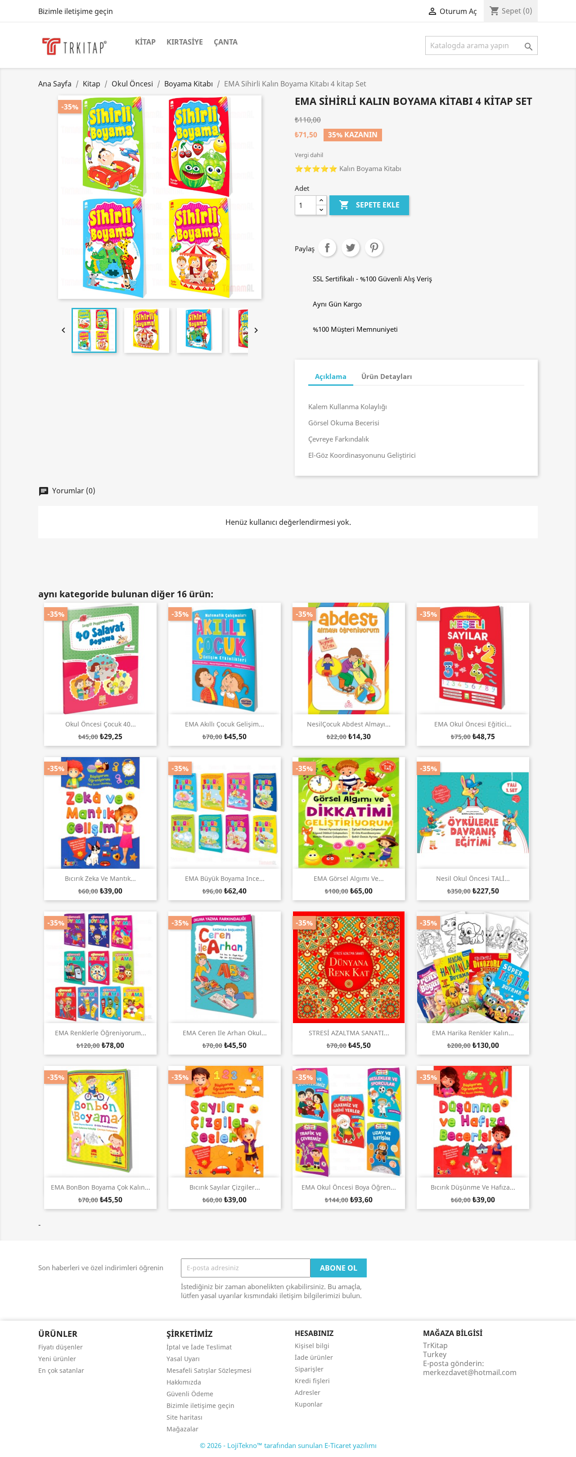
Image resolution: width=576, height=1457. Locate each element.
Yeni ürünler (57, 1358)
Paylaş (327, 248)
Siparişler (309, 1369)
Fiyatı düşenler (60, 1347)
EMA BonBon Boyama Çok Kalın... (100, 1187)
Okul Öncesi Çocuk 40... (100, 724)
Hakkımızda (183, 1382)
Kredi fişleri (312, 1380)
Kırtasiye (184, 42)
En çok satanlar (61, 1370)
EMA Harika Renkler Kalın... (473, 1032)
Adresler (307, 1392)
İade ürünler (314, 1357)
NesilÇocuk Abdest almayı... (349, 724)
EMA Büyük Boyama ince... (225, 878)
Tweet (351, 248)
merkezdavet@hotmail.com (470, 1372)
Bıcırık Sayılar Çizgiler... (224, 1187)
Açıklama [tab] (330, 376)
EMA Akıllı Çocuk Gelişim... (224, 724)
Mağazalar (182, 1429)
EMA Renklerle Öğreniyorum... (100, 1032)
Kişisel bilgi (312, 1345)
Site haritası (184, 1417)
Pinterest (374, 248)
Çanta (226, 42)
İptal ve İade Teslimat (199, 1347)
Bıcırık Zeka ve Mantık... (100, 878)
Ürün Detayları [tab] (386, 376)
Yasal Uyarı (183, 1358)
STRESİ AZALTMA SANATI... (349, 1032)
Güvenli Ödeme (189, 1393)
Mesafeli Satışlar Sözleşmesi (209, 1370)
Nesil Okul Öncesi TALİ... (473, 878)
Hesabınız (314, 1333)
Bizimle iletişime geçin (75, 11)
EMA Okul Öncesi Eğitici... (473, 724)
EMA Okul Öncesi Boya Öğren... (349, 1187)
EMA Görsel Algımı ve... (349, 878)
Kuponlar (309, 1404)
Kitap (145, 42)
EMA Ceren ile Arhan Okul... (225, 1032)
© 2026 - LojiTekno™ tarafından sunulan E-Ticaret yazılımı (288, 1445)
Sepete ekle (369, 204)
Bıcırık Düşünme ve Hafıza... (473, 1187)
